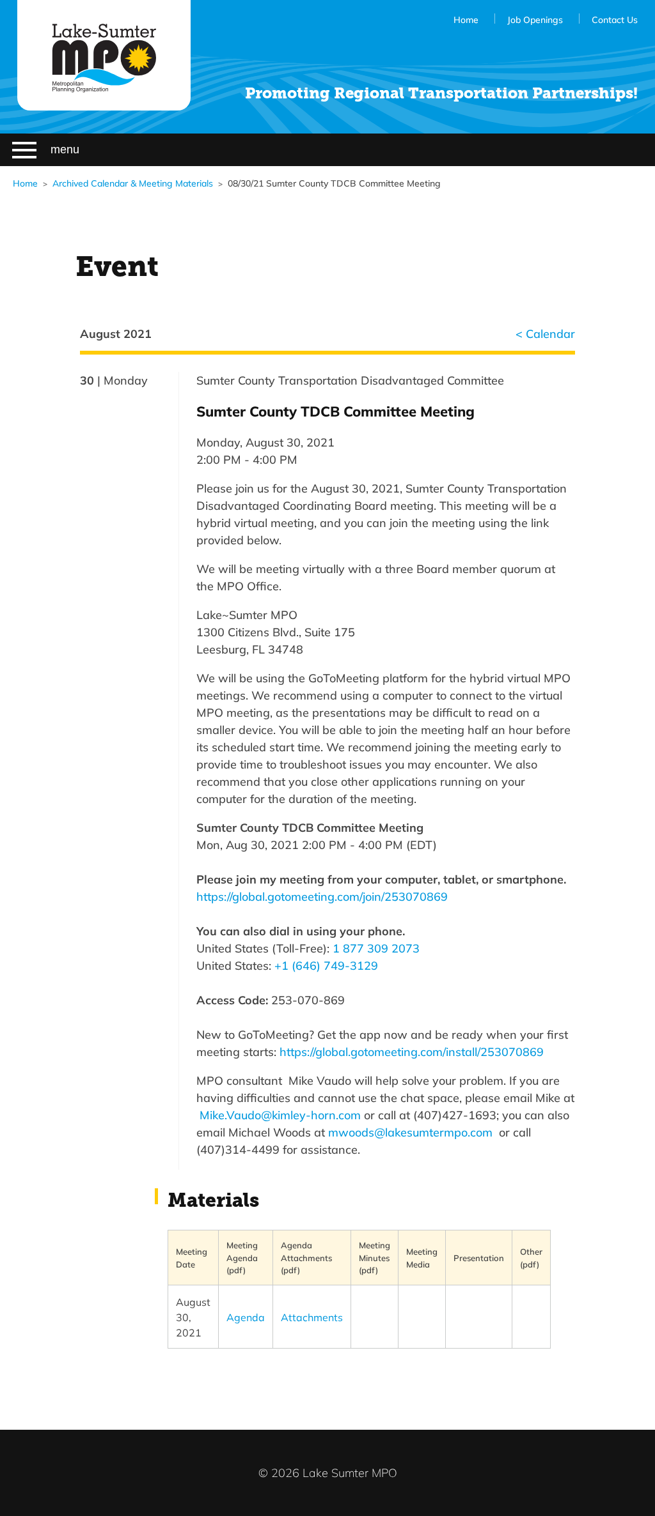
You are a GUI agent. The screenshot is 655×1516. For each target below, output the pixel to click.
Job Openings (535, 19)
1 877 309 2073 (376, 948)
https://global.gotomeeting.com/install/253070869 (412, 1051)
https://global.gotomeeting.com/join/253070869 (322, 896)
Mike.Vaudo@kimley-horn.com (280, 1114)
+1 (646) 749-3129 (326, 965)
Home (466, 19)
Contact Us (615, 19)
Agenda (245, 1317)
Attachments (312, 1317)
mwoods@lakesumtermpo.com (410, 1132)
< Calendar (545, 333)
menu (65, 149)
